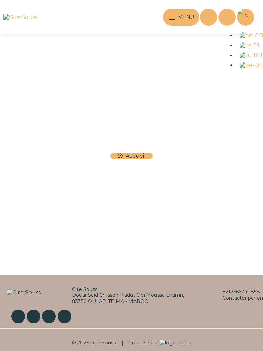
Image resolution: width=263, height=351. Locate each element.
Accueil (135, 156)
